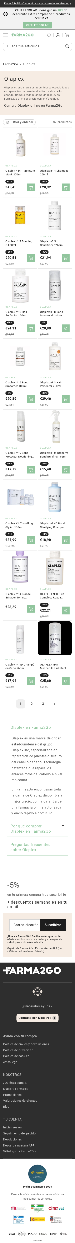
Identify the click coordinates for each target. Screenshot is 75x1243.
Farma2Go (10, 64)
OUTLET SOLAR (37, 25)
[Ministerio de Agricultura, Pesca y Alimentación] (37, 1219)
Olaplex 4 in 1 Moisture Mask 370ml (20, 172)
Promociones (12, 1094)
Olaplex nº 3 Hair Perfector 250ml (51, 384)
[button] (39, 35)
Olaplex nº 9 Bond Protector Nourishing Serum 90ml (18, 454)
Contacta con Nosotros (35, 1017)
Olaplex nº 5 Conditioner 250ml (51, 243)
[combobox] (37, 46)
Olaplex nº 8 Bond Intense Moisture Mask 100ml (51, 313)
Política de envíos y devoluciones (26, 1044)
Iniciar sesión (12, 1127)
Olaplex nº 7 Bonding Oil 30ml (18, 243)
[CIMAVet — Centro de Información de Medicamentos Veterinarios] (56, 1208)
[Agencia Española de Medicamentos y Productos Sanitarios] (18, 1208)
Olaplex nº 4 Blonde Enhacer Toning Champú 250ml (18, 595)
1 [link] (21, 704)
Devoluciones (12, 1139)
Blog (6, 1106)
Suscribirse (53, 925)
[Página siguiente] (54, 703)
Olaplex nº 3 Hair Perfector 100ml (16, 313)
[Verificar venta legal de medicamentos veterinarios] (18, 1219)
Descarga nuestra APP (19, 1145)
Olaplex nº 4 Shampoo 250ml (54, 172)
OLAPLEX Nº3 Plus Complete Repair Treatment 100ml (52, 595)
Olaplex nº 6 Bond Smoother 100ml (16, 384)
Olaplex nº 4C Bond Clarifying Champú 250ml (52, 525)
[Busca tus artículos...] (67, 46)
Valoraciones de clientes (20, 1100)
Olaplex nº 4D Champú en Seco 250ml (19, 666)
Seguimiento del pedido (19, 1133)
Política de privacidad (18, 1050)
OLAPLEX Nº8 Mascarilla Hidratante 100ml (54, 666)
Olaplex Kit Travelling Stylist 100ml (19, 525)
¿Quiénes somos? (15, 1082)
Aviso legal (10, 1062)
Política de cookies (16, 1056)
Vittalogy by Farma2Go (19, 1151)
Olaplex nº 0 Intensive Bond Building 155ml (54, 454)
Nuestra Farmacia (16, 1088)
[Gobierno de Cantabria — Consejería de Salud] (56, 1219)
